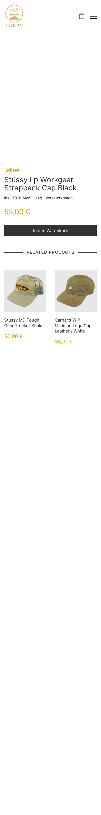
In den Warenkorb (50, 230)
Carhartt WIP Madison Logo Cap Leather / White (73, 325)
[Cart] (82, 16)
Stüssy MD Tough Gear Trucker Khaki (23, 322)
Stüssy (12, 170)
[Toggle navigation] (93, 16)
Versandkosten (59, 197)
